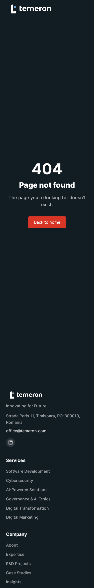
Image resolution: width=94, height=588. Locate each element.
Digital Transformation (27, 508)
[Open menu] (83, 9)
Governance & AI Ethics (28, 498)
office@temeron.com (26, 430)
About (12, 545)
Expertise (15, 554)
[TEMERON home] (31, 9)
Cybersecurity (19, 480)
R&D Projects (18, 563)
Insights (14, 581)
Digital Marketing (22, 517)
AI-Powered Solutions (27, 489)
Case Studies (18, 572)
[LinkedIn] (10, 442)
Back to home (47, 222)
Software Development (28, 471)
